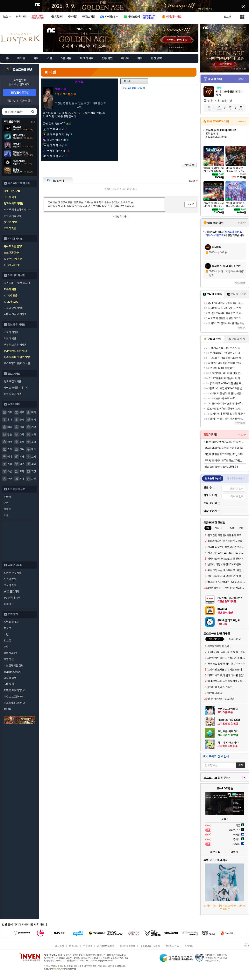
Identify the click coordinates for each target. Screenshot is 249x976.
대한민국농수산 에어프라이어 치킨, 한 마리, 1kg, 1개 (225, 441)
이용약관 (87, 946)
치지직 (7, 628)
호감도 (7, 509)
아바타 (7, 496)
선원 (6, 503)
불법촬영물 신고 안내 (150, 946)
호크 (33, 441)
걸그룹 (7, 640)
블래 (21, 441)
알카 (21, 456)
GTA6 (7, 709)
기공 (33, 427)
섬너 (9, 456)
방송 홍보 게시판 (12, 393)
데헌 (9, 441)
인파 (21, 427)
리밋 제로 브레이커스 (14, 690)
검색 (33, 111)
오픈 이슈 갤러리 (12, 572)
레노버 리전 (10, 677)
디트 (9, 412)
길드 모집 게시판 (12, 381)
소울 (9, 471)
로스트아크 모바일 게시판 (17, 283)
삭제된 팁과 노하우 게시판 (17, 209)
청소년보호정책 (127, 946)
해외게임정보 (10, 653)
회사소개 (59, 946)
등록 (190, 204)
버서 (33, 412)
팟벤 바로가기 (11, 622)
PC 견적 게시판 (12, 597)
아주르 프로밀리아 (13, 696)
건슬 (21, 449)
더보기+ (242, 79)
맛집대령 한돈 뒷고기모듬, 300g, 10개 (223, 454)
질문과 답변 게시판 (13, 308)
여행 (6, 646)
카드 (6, 515)
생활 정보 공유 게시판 (15, 344)
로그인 (227, 16)
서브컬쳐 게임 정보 (13, 665)
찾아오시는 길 (172, 946)
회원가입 (11, 100)
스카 (9, 449)
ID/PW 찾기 (26, 100)
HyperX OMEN (12, 671)
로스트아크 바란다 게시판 (17, 363)
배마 (9, 427)
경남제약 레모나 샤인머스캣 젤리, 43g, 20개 (225, 448)
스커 (21, 434)
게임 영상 (9, 659)
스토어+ (242, 121)
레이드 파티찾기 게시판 (16, 387)
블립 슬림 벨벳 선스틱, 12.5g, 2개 (221, 466)
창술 (9, 434)
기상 (33, 471)
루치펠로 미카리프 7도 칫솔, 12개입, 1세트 (225, 460)
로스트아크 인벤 (22, 70)
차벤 (6, 634)
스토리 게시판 (11, 332)
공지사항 (188, 946)
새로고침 (239, 283)
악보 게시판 (10, 338)
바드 (33, 449)
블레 (9, 464)
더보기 (234, 851)
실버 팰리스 (10, 684)
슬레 (21, 419)
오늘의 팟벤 (10, 585)
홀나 (9, 419)
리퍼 (33, 464)
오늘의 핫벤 (10, 579)
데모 (21, 464)
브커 (33, 434)
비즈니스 (73, 946)
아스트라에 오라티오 (14, 702)
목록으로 (189, 164)
